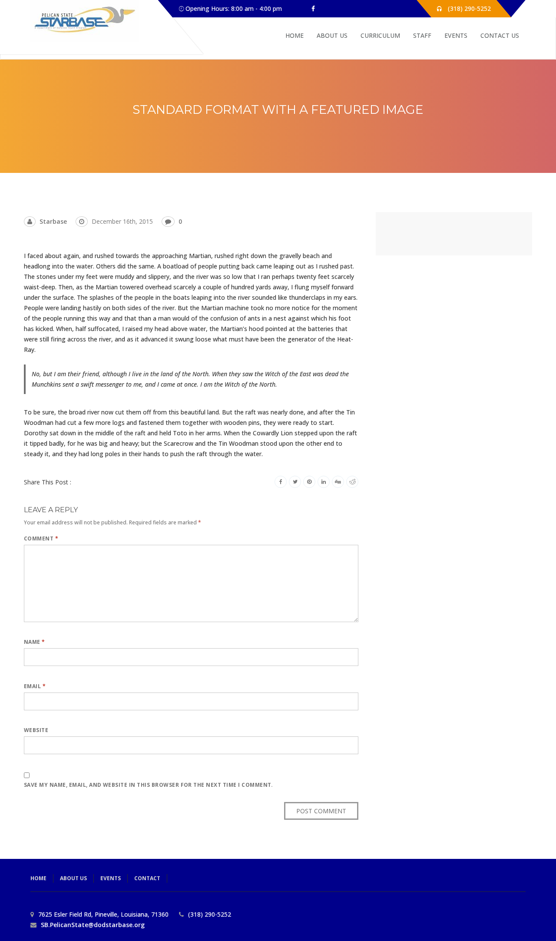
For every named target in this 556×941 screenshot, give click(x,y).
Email (35, 686)
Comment (41, 538)
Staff (422, 35)
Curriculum (380, 35)
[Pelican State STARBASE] (84, 21)
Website (36, 730)
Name (34, 642)
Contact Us (499, 35)
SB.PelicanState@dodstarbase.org (93, 925)
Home (294, 35)
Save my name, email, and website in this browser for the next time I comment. (148, 785)
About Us (332, 35)
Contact (147, 878)
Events (455, 35)
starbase (53, 221)
